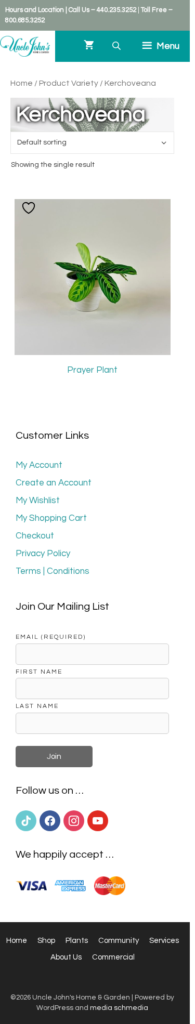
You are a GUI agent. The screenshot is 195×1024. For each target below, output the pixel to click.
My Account (39, 465)
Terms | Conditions (52, 571)
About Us (66, 957)
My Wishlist (38, 500)
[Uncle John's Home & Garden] (25, 46)
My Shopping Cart (51, 518)
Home (21, 83)
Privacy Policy (43, 553)
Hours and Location (34, 10)
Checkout (35, 536)
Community (118, 940)
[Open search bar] (117, 46)
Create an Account (54, 483)
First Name (39, 671)
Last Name (37, 706)
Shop (46, 940)
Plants (77, 940)
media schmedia (119, 1008)
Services (164, 940)
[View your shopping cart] (89, 46)
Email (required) (51, 637)
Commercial (113, 957)
